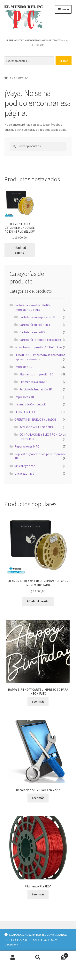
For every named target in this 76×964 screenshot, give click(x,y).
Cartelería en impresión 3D (37, 317)
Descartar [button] (11, 945)
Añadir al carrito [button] (20, 249)
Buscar (64, 61)
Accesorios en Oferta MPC (36, 427)
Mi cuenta (12, 957)
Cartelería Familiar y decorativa (40, 340)
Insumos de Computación (31, 404)
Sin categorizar (24, 466)
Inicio (12, 77)
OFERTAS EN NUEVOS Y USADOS (35, 419)
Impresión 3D (23, 367)
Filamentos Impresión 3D (36, 374)
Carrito (58, 954)
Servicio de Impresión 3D (35, 389)
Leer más (38, 701)
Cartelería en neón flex (34, 325)
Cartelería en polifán (33, 332)
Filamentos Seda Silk (33, 382)
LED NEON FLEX (24, 412)
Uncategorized (24, 473)
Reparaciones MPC (26, 446)
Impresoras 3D (24, 397)
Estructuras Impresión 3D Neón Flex (38, 347)
